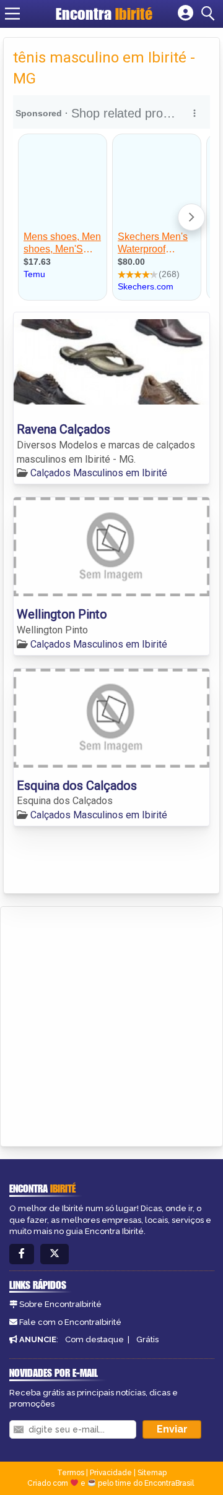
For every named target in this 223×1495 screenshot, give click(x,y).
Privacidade (111, 1472)
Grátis (147, 1339)
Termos (70, 1472)
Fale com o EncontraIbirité (70, 1322)
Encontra (104, 13)
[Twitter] (54, 1254)
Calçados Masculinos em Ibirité (98, 473)
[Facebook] (21, 1254)
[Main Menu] (12, 13)
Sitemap (152, 1472)
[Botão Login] (185, 13)
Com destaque (94, 1339)
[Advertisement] (111, 1024)
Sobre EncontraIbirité (60, 1304)
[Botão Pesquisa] (210, 13)
